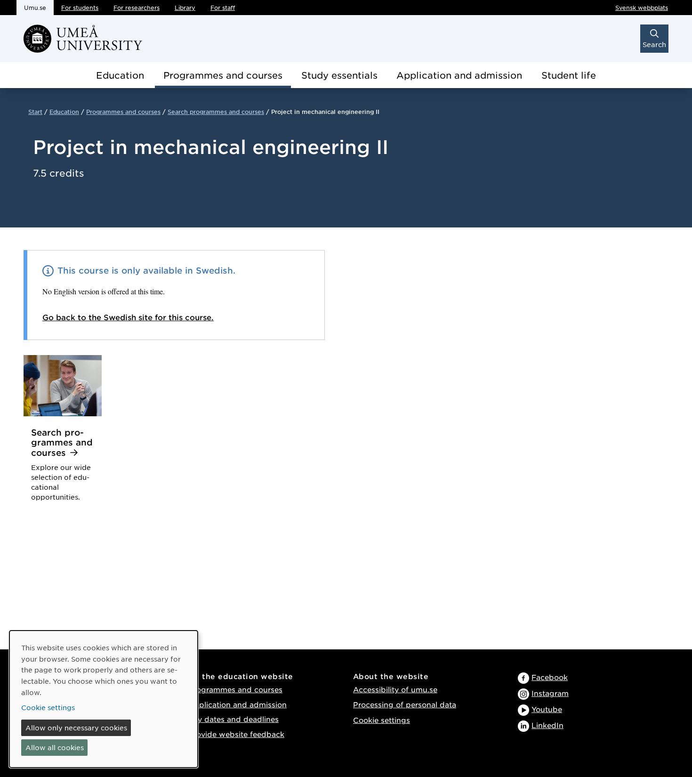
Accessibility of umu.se (395, 689)
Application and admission (459, 75)
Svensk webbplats (641, 7)
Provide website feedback (236, 733)
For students (79, 7)
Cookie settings (381, 719)
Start (35, 111)
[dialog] (103, 699)
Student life (568, 75)
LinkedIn (547, 724)
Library (185, 7)
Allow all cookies (54, 747)
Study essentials (339, 75)
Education (120, 75)
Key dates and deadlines (233, 718)
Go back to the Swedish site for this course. (128, 317)
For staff (222, 7)
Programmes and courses (222, 75)
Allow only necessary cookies (76, 727)
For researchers (136, 7)
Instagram (550, 692)
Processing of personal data (404, 704)
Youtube (546, 708)
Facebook (549, 676)
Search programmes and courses (216, 111)
